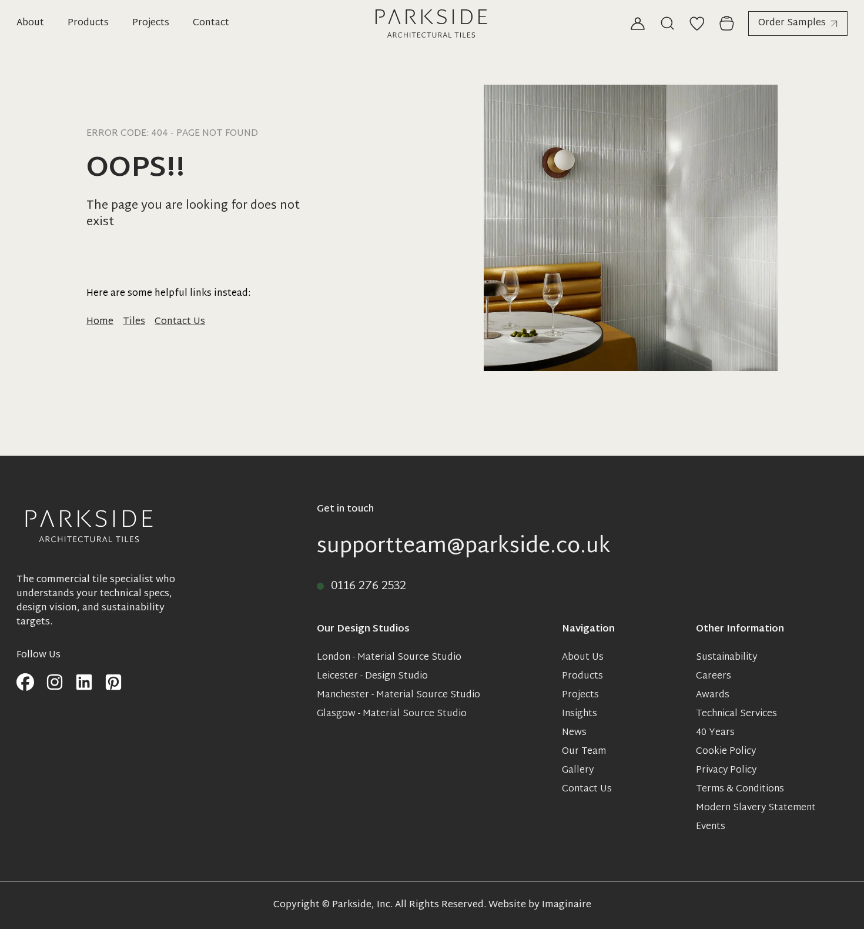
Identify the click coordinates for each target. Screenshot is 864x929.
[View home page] (432, 23)
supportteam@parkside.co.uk (464, 547)
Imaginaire (566, 905)
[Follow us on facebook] (25, 682)
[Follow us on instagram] (54, 682)
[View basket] (726, 23)
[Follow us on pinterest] (113, 682)
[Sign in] (637, 23)
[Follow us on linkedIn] (84, 682)
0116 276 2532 (368, 586)
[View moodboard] (697, 23)
